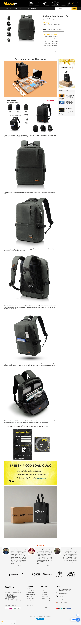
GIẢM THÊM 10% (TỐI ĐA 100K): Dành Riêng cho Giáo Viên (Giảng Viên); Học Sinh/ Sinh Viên (66, 103)
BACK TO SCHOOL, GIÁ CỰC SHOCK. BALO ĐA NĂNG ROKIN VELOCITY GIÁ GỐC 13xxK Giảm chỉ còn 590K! (66, 96)
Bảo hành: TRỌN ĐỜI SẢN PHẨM (48, 19)
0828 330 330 (49, 28)
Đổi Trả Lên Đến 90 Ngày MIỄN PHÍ (51, 43)
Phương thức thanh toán (31, 607)
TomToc (43, 590)
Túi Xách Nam (44, 592)
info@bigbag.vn (61, 596)
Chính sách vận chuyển (31, 602)
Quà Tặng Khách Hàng (46, 600)
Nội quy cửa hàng (30, 596)
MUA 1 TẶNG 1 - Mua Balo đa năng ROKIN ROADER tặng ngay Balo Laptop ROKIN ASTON (66, 111)
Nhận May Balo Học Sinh (46, 607)
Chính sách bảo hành (30, 605)
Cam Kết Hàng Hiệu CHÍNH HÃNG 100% (51, 36)
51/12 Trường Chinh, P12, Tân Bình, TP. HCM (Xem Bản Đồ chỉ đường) (65, 590)
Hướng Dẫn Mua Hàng (31, 594)
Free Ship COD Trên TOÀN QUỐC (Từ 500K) (52, 38)
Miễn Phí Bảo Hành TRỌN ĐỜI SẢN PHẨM (52, 41)
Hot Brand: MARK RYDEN (46, 598)
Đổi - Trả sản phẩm (30, 598)
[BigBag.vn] (10, 4)
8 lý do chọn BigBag (30, 592)
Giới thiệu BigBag (30, 588)
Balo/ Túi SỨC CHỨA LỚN (46, 602)
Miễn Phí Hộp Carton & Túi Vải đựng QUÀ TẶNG (53, 47)
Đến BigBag (59, 29)
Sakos (43, 588)
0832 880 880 (61, 28)
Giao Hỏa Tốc (49, 29)
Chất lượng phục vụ (30, 600)
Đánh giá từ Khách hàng (31, 590)
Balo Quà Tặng (44, 594)
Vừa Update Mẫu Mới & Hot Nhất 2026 (51, 45)
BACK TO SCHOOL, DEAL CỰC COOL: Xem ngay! (52, 24)
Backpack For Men (45, 596)
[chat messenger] (77, 616)
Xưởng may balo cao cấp (46, 605)
